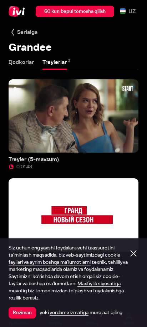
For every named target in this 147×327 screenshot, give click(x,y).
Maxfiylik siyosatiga (99, 283)
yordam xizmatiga (69, 312)
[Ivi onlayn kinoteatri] (18, 11)
